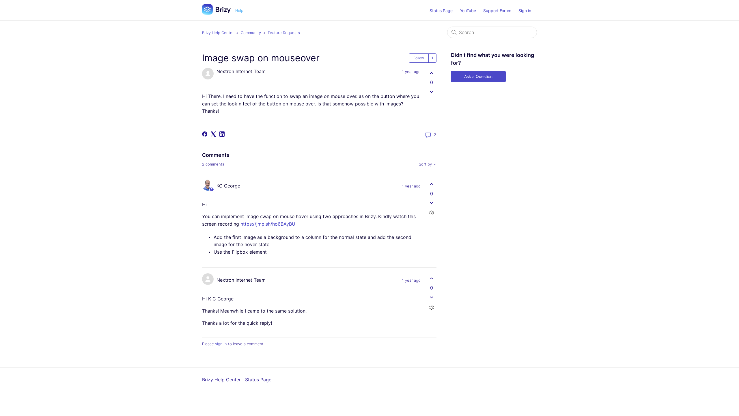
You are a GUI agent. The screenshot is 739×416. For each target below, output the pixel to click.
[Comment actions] (431, 213)
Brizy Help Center (218, 32)
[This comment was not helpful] (431, 203)
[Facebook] (204, 134)
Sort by (426, 164)
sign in (221, 343)
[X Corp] (213, 134)
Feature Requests (284, 32)
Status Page (441, 10)
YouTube (468, 10)
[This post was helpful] (431, 73)
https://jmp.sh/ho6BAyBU (267, 224)
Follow (418, 58)
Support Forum (497, 10)
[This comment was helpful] (431, 184)
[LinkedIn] (222, 134)
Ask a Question (478, 76)
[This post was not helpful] (431, 92)
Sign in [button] (524, 10)
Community (251, 32)
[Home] (225, 13)
